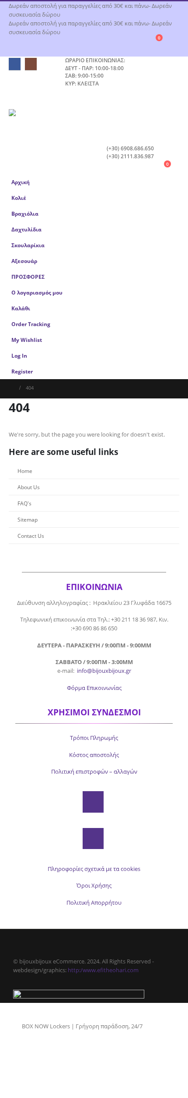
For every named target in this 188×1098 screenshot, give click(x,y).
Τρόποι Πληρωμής (94, 738)
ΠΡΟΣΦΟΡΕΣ (28, 276)
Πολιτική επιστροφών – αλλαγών (94, 771)
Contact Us (30, 535)
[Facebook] (15, 64)
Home (24, 470)
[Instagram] (31, 64)
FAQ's (24, 503)
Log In (19, 355)
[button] (16, 98)
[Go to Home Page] (11, 388)
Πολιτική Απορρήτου (94, 902)
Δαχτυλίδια (26, 229)
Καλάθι (20, 308)
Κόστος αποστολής (94, 755)
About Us (28, 486)
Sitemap (27, 519)
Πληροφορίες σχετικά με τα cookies (94, 869)
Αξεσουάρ (24, 260)
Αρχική (20, 181)
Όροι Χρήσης (94, 885)
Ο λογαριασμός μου (37, 292)
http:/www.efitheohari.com (103, 970)
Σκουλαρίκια (28, 245)
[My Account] (175, 41)
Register (22, 371)
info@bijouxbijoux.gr (104, 671)
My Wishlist (26, 339)
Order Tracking (30, 323)
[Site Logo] (33, 119)
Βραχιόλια (24, 213)
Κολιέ (18, 197)
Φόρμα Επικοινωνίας (94, 688)
